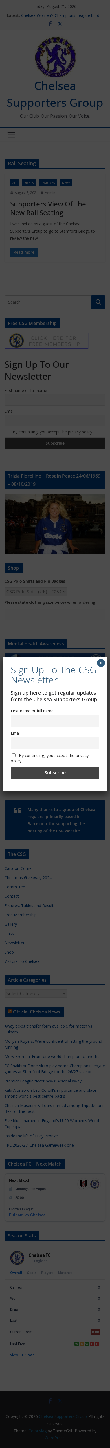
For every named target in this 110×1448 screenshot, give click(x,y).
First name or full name (32, 711)
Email (16, 733)
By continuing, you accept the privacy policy (50, 758)
